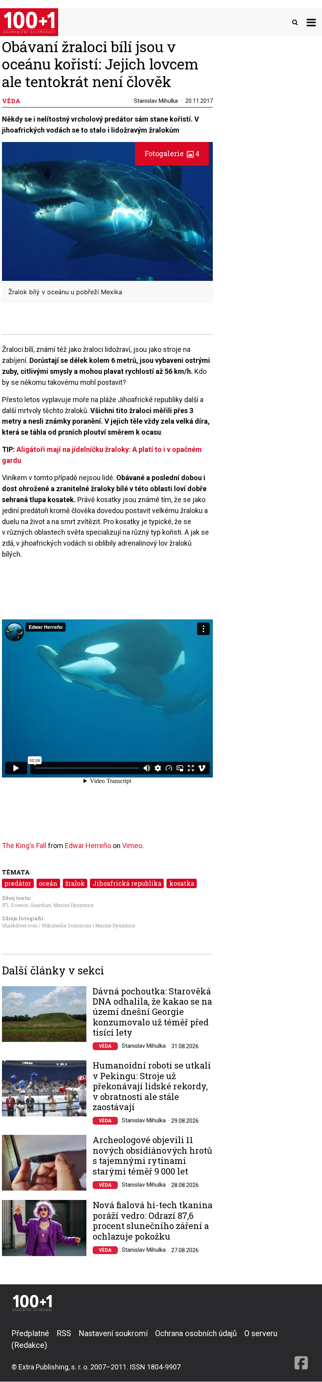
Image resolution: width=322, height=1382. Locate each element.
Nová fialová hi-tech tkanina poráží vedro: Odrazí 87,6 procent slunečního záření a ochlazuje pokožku (152, 1221)
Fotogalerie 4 (172, 153)
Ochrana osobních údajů (196, 1333)
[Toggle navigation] (311, 22)
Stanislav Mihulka (156, 100)
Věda (105, 1046)
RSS (64, 1333)
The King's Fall (24, 845)
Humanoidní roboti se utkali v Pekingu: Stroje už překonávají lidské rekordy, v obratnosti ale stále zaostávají (152, 1086)
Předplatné (30, 1333)
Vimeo (132, 845)
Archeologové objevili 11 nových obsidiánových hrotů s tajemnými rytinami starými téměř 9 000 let (152, 1155)
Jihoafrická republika (127, 883)
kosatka (181, 883)
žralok (75, 883)
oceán (48, 883)
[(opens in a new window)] (301, 1349)
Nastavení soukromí (113, 1333)
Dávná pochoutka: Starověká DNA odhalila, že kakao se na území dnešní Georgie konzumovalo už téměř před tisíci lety (152, 1012)
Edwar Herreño (88, 845)
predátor (17, 883)
